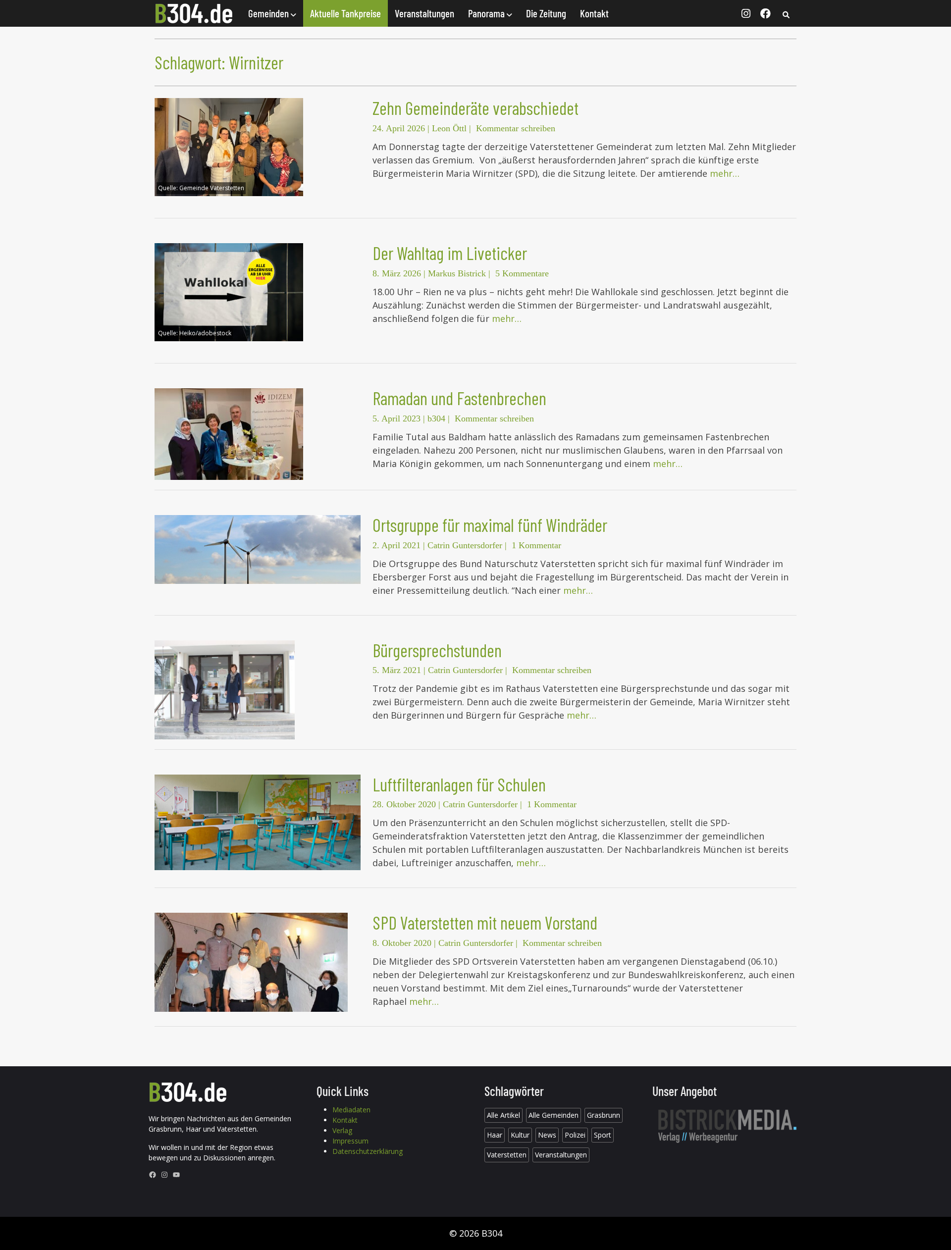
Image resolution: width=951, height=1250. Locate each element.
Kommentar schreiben (515, 128)
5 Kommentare (522, 273)
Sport (602, 1135)
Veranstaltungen (424, 13)
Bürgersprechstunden (437, 650)
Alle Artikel (503, 1115)
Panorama (487, 13)
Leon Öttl (449, 128)
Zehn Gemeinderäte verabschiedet (475, 107)
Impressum (350, 1141)
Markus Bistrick (457, 273)
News (547, 1135)
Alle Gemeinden (553, 1115)
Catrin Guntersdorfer (464, 545)
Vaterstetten (507, 1154)
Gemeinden (269, 13)
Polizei (575, 1135)
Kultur (520, 1135)
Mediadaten (351, 1109)
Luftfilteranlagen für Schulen (459, 784)
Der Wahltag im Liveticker (449, 252)
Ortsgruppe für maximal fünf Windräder (489, 524)
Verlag (342, 1130)
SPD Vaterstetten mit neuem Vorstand (484, 922)
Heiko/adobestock (205, 333)
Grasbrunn (603, 1115)
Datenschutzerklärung (367, 1151)
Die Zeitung (546, 13)
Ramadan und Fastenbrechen (459, 398)
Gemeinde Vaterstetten (211, 188)
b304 (436, 418)
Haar (494, 1135)
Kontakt (594, 13)
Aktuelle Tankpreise (345, 13)
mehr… (725, 173)
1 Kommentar (536, 545)
